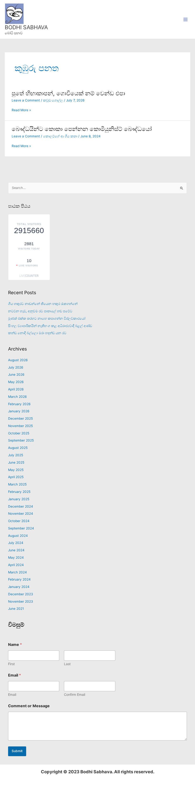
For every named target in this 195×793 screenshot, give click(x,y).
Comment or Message (29, 706)
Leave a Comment (26, 100)
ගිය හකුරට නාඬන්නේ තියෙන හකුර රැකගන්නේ (43, 304)
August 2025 (18, 448)
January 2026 (18, 411)
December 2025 (20, 418)
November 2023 (20, 601)
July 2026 (15, 367)
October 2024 (18, 521)
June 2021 (16, 608)
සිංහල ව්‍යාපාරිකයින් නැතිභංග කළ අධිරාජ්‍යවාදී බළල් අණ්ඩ (50, 326)
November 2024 (20, 513)
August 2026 (18, 360)
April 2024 (16, 565)
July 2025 (15, 455)
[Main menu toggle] (185, 19)
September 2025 (21, 440)
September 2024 (21, 528)
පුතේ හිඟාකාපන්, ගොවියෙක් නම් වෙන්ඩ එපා (68, 93)
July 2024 (15, 543)
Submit (17, 751)
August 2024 (18, 536)
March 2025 (17, 484)
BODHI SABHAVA (26, 27)
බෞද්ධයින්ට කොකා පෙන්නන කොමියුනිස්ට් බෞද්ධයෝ (82, 128)
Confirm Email (74, 694)
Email (12, 694)
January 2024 (18, 587)
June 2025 (16, 462)
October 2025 (18, 433)
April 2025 (16, 477)
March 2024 (17, 572)
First (11, 664)
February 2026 (19, 404)
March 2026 (17, 397)
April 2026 (16, 389)
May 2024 (16, 557)
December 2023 (20, 594)
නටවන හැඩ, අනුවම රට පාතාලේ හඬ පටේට (40, 311)
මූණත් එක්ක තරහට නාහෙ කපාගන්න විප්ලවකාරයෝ (46, 318)
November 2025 (20, 426)
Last (67, 664)
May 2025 (16, 470)
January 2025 (18, 499)
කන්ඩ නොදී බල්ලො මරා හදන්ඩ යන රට (37, 333)
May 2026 (16, 382)
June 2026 (16, 374)
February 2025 (19, 492)
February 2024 (19, 579)
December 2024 (20, 506)
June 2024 (16, 550)
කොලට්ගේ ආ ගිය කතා (60, 136)
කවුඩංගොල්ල (53, 100)
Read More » (21, 110)
